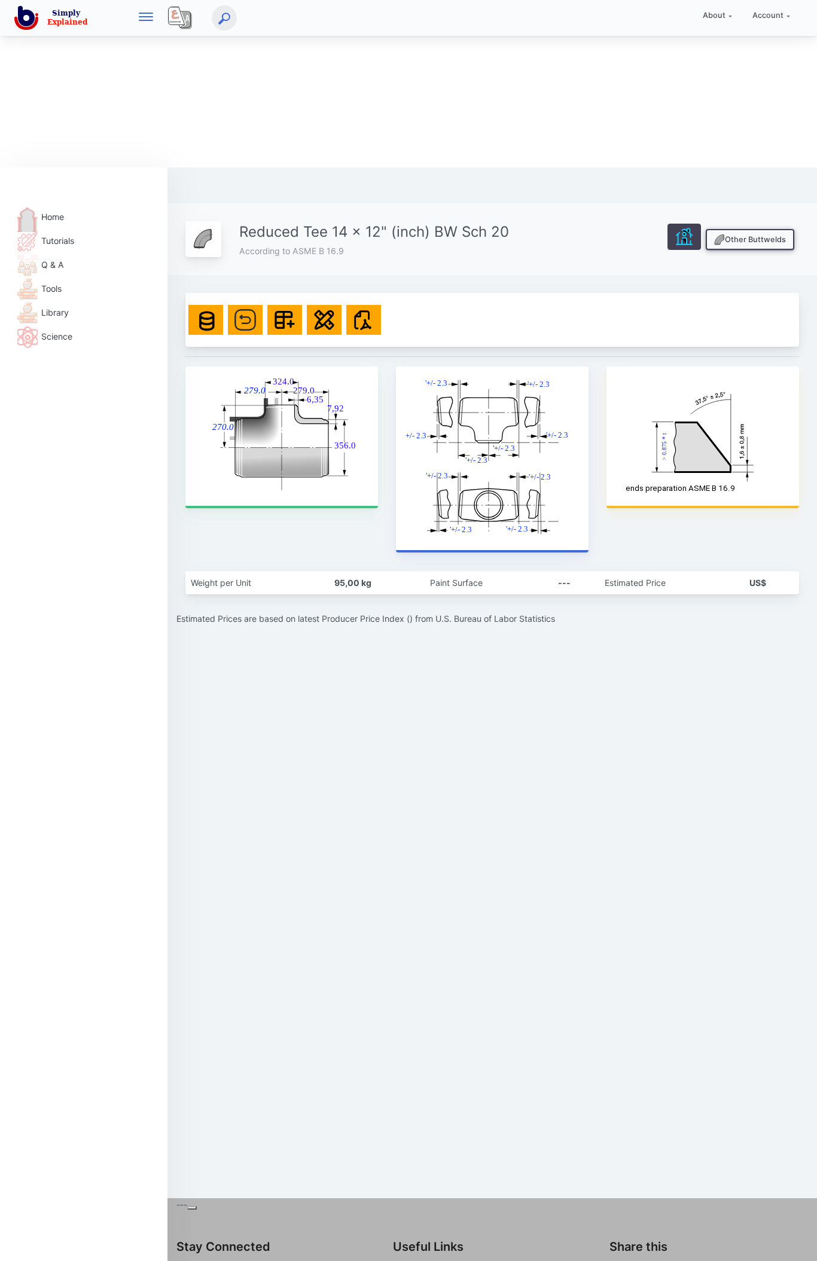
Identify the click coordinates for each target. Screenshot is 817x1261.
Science (56, 336)
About (714, 15)
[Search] (224, 17)
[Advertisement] (359, 83)
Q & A (52, 264)
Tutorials (57, 241)
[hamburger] (146, 17)
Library (55, 312)
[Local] (180, 17)
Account (768, 15)
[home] (53, 18)
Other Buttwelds (755, 239)
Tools (51, 288)
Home (52, 217)
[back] (796, 1240)
